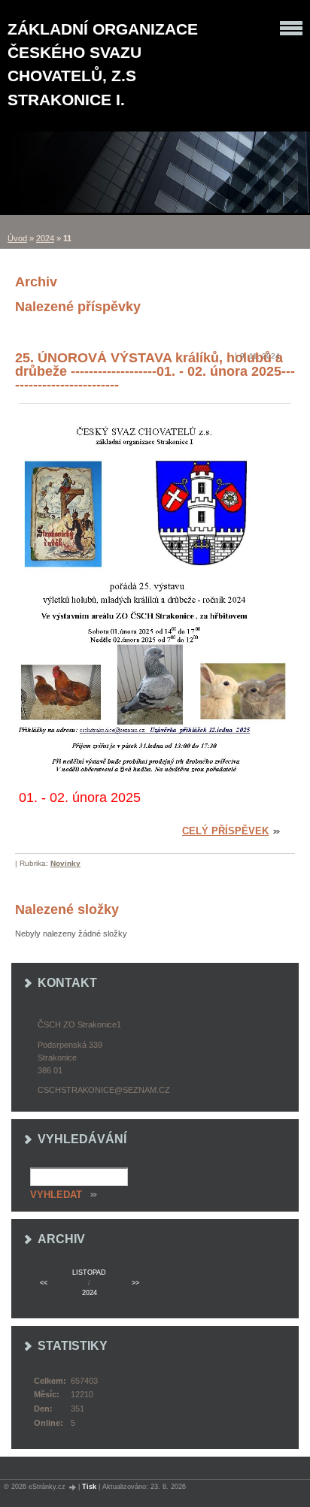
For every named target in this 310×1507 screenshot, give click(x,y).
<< (43, 1283)
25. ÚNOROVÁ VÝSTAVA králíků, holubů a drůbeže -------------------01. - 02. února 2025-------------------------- (155, 371)
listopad (89, 1272)
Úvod (17, 238)
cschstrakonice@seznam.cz (104, 1089)
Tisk (89, 1486)
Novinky (65, 863)
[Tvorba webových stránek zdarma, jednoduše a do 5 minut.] (73, 1487)
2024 (45, 238)
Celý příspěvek (225, 831)
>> (135, 1283)
